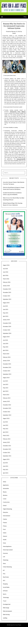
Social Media (6, 587)
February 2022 (6, 439)
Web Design (6, 607)
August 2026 (6, 265)
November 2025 (7, 292)
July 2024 (5, 340)
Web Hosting (6, 614)
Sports (4, 594)
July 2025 (5, 306)
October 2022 (6, 411)
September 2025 (7, 299)
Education (5, 512)
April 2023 (5, 391)
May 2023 (5, 387)
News (4, 563)
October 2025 (6, 295)
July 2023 (5, 381)
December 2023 (7, 364)
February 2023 (6, 398)
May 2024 (5, 347)
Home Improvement (8, 549)
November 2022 (7, 408)
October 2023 (6, 370)
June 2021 (5, 466)
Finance (5, 522)
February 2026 (6, 282)
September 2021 (7, 456)
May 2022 (5, 428)
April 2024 (5, 350)
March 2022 (6, 435)
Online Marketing (7, 566)
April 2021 (5, 473)
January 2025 (6, 319)
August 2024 (6, 336)
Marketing (5, 560)
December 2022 (7, 404)
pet (4, 570)
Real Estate (6, 577)
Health (4, 539)
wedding (5, 618)
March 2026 (6, 278)
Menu (25, 16)
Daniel (14, 33)
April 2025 (5, 316)
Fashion (5, 519)
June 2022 (5, 425)
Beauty (5, 492)
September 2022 (7, 415)
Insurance (5, 553)
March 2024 (6, 353)
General (5, 536)
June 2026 (5, 272)
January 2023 (6, 401)
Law (4, 556)
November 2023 (7, 367)
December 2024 (7, 323)
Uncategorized (6, 604)
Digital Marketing (7, 509)
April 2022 (5, 432)
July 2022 (5, 422)
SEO (4, 580)
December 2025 (7, 289)
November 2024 (7, 326)
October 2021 (6, 452)
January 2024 (6, 360)
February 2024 (6, 357)
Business (5, 495)
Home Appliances (7, 546)
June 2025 (5, 309)
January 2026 (6, 285)
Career (4, 498)
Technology (6, 597)
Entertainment (6, 515)
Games (4, 532)
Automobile (6, 488)
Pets (4, 573)
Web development (7, 611)
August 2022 (6, 418)
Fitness (5, 526)
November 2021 (7, 449)
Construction (6, 502)
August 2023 (6, 377)
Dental (4, 505)
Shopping (5, 584)
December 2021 (7, 445)
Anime (4, 481)
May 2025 (5, 313)
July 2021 (5, 462)
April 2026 (5, 275)
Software (5, 590)
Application (6, 485)
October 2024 (6, 330)
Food (4, 529)
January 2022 (6, 442)
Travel (4, 601)
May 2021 (5, 469)
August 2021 (6, 459)
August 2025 (6, 302)
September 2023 (7, 374)
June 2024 (5, 343)
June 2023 (5, 384)
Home (4, 543)
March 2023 (6, 394)
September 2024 (7, 333)
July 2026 (5, 268)
